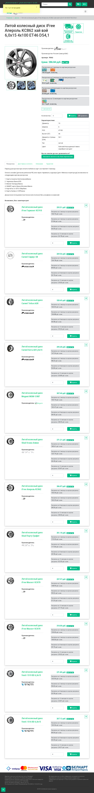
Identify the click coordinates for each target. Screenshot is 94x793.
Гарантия (49, 164)
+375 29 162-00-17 (12, 3)
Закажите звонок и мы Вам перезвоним (58, 157)
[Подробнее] (10, 209)
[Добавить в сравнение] (86, 205)
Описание (39, 164)
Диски (17, 18)
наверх (3, 790)
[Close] (37, 8)
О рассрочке (46, 109)
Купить (73, 116)
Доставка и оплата (25, 164)
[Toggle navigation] (85, 11)
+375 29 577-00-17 (26, 3)
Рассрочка (10, 164)
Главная (9, 18)
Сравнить (84, 116)
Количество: (46, 116)
